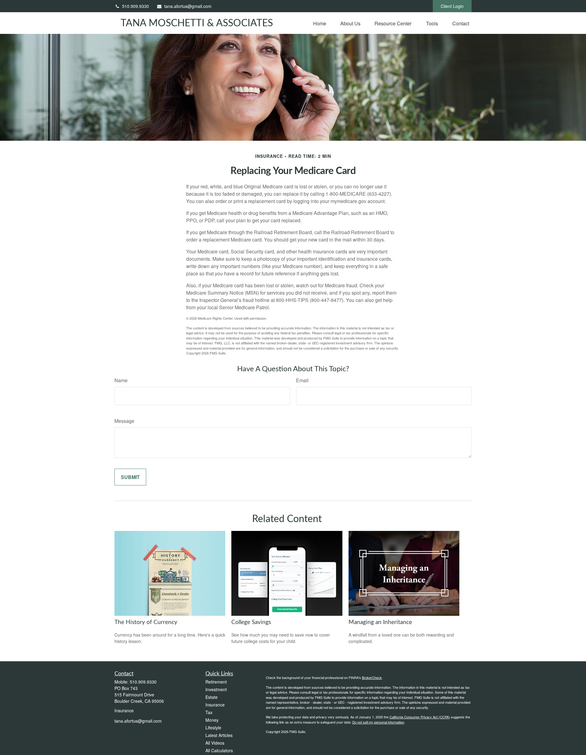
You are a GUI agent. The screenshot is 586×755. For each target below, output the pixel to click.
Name (121, 380)
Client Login (452, 6)
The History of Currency (145, 622)
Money (212, 720)
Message (124, 420)
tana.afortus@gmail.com (188, 6)
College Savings (251, 622)
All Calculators (219, 750)
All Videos (214, 743)
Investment (216, 689)
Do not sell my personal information (378, 722)
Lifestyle (213, 727)
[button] (320, 23)
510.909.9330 (135, 6)
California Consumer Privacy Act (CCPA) (419, 716)
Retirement (216, 682)
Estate (211, 697)
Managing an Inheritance (380, 622)
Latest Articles (219, 735)
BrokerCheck (372, 677)
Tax (208, 712)
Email (302, 380)
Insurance (215, 705)
